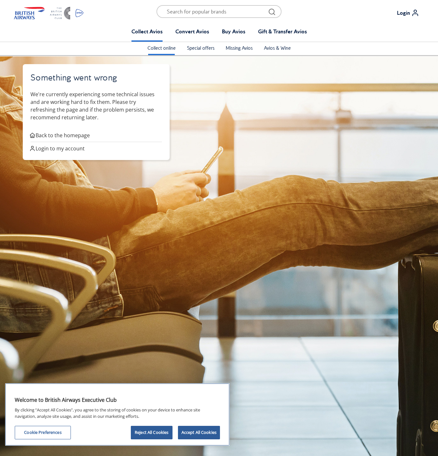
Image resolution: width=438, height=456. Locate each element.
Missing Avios (239, 48)
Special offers (201, 48)
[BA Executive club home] (49, 13)
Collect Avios (147, 31)
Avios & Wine (277, 48)
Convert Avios (192, 31)
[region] (117, 414)
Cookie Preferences (42, 432)
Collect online (161, 48)
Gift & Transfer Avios (282, 31)
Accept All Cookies (198, 432)
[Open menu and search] (272, 11)
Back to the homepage (63, 135)
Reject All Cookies (151, 432)
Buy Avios (233, 31)
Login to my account (60, 148)
